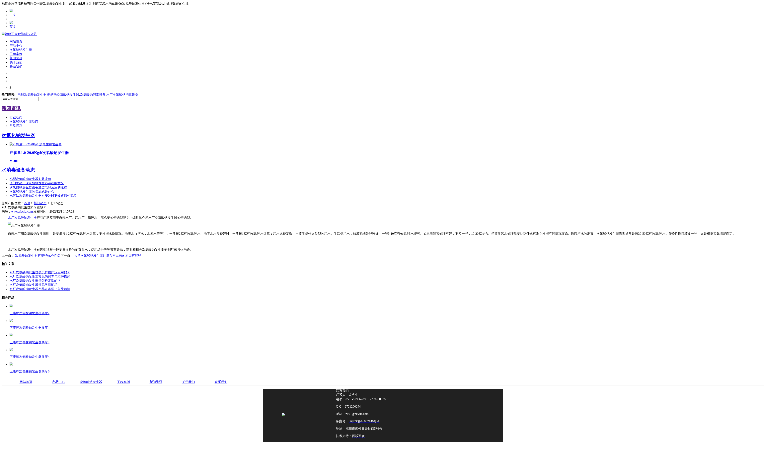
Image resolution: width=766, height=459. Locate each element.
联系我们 (16, 66)
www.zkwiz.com (22, 211)
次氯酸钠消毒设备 (93, 94)
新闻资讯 (16, 58)
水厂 (122, 94)
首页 (27, 203)
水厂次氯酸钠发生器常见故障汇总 (33, 285)
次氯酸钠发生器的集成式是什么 (32, 191)
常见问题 (16, 125)
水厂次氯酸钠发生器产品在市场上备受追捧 (40, 289)
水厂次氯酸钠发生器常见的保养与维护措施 (40, 276)
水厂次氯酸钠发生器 (22, 217)
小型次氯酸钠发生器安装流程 (30, 179)
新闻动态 (40, 203)
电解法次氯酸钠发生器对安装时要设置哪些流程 (43, 195)
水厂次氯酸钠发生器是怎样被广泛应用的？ (40, 272)
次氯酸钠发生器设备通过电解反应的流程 (38, 187)
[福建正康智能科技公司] (19, 34)
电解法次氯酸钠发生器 (63, 94)
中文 (13, 15)
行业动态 (16, 117)
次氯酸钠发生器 (21, 49)
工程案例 (16, 54)
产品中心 (16, 45)
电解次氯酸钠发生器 (32, 94)
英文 (13, 26)
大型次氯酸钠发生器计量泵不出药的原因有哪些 (107, 255)
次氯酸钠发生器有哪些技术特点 (37, 255)
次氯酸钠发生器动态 (24, 121)
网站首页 (16, 41)
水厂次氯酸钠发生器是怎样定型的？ (35, 280)
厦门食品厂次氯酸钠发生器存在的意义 (37, 183)
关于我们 (16, 62)
